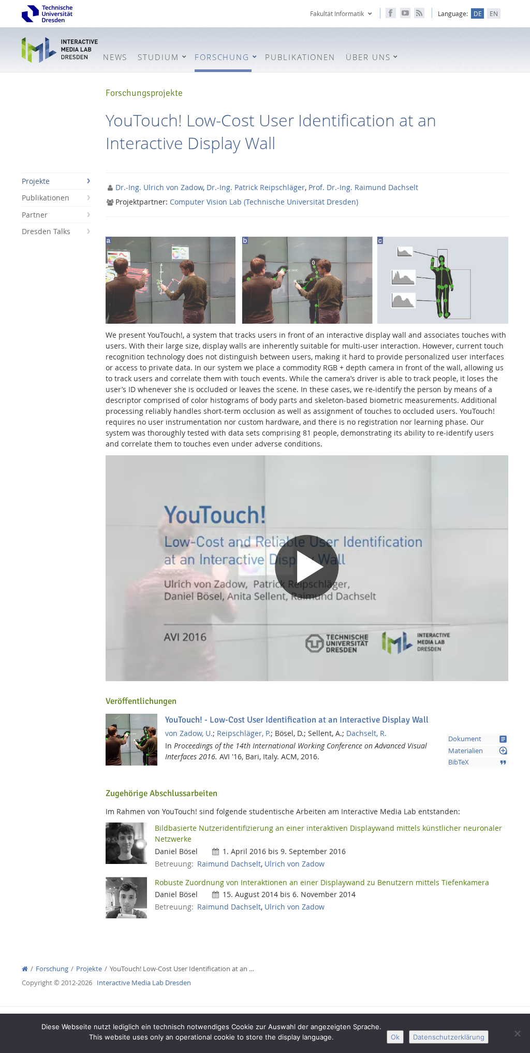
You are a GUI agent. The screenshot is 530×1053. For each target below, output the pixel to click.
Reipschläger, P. (244, 733)
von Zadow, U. (189, 733)
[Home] (25, 968)
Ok (395, 1037)
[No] (517, 1033)
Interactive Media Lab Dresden (60, 50)
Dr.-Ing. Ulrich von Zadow (159, 187)
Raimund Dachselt (229, 864)
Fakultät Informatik (337, 13)
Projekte (36, 181)
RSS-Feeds (419, 13)
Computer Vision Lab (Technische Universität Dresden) (264, 202)
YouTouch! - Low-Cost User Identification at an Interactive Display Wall (297, 719)
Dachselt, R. (366, 733)
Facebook (391, 13)
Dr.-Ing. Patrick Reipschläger (256, 187)
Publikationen (45, 198)
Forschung (52, 968)
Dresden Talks (46, 231)
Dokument (478, 739)
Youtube (405, 13)
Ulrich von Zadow (294, 864)
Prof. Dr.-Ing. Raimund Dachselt (363, 187)
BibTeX (478, 762)
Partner (35, 215)
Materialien (478, 750)
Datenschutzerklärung (448, 1037)
